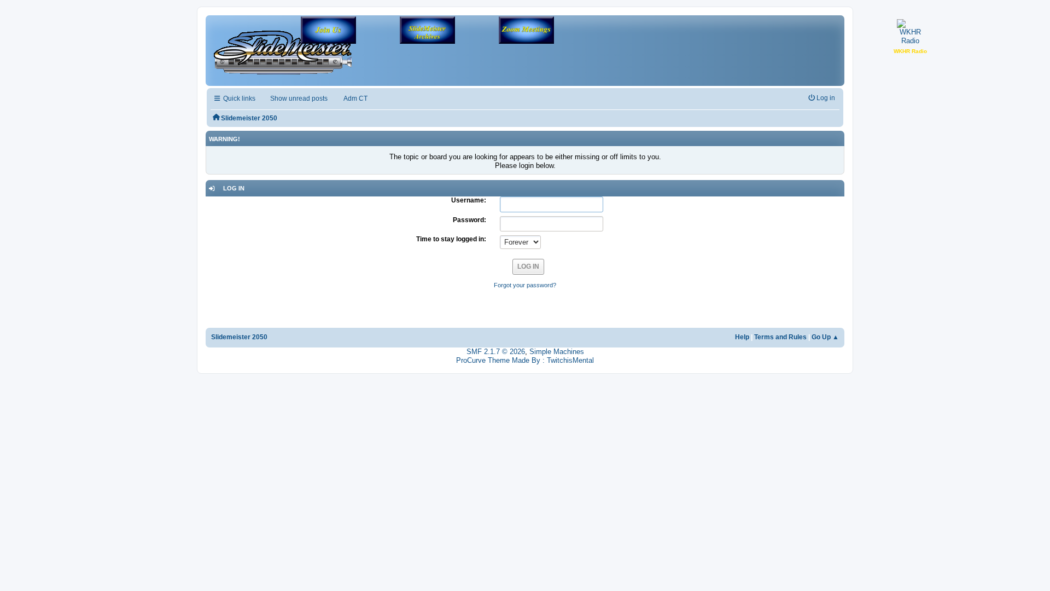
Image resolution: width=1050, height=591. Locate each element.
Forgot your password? (525, 285)
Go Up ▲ (825, 337)
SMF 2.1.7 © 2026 (495, 351)
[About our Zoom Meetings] (526, 31)
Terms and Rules (780, 337)
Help (742, 337)
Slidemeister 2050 (239, 337)
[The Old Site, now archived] (427, 31)
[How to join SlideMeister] (328, 31)
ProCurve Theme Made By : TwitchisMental (525, 360)
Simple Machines (556, 351)
